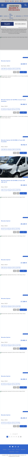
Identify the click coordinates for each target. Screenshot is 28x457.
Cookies (17, 451)
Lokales (13, 449)
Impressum (23, 449)
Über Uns (18, 449)
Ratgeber (5, 449)
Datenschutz (11, 451)
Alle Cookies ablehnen (20, 23)
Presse (9, 449)
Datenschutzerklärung (22, 27)
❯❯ (20, 436)
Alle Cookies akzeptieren (7, 24)
